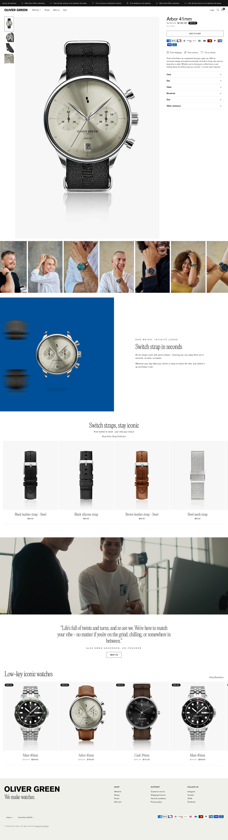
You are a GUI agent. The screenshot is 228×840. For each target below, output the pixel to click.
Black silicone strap (86, 515)
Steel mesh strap (197, 515)
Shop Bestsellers (216, 677)
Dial (168, 81)
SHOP (117, 787)
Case (169, 74)
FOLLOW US (193, 787)
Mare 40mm (30, 755)
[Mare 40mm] (30, 716)
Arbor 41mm (86, 755)
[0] (222, 10)
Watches (35, 10)
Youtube (191, 795)
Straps (47, 10)
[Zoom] (154, 21)
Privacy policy (156, 802)
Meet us (56, 10)
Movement (171, 93)
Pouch (116, 798)
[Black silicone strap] (86, 475)
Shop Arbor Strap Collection (114, 436)
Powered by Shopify (42, 826)
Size (168, 99)
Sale (65, 10)
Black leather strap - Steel (30, 515)
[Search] (218, 10)
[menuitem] (36, 10)
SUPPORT (155, 787)
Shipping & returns (158, 795)
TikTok (190, 798)
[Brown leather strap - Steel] (141, 475)
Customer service (158, 792)
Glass (169, 87)
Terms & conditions (158, 798)
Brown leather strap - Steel (142, 515)
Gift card (117, 802)
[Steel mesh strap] (197, 475)
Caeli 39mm (141, 755)
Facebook (191, 802)
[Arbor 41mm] (86, 716)
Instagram (191, 792)
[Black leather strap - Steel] (30, 475)
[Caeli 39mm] (141, 716)
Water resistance (174, 106)
